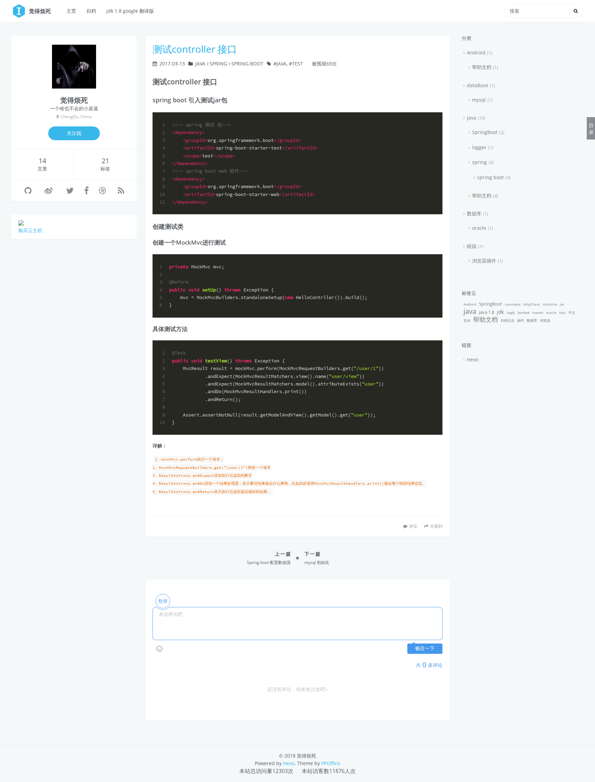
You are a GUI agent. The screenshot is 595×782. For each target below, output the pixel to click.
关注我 (74, 133)
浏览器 (545, 320)
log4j (511, 312)
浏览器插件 (484, 260)
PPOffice (330, 763)
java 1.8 (486, 312)
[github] (28, 190)
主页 (71, 11)
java (200, 63)
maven (537, 312)
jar (562, 304)
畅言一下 (425, 648)
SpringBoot (485, 132)
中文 (571, 312)
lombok (524, 312)
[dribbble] (102, 190)
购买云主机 (30, 230)
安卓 (466, 320)
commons (513, 304)
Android (476, 52)
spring (218, 63)
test (297, 63)
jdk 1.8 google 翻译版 (130, 11)
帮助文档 (481, 67)
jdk (500, 311)
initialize (550, 304)
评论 (413, 526)
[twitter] (70, 190)
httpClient (531, 304)
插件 (520, 320)
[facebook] (86, 190)
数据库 (474, 213)
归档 (91, 11)
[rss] (121, 190)
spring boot (247, 63)
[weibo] (48, 190)
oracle (479, 228)
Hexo (472, 359)
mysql (479, 99)
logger (479, 147)
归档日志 (507, 320)
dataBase (477, 85)
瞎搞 (472, 246)
